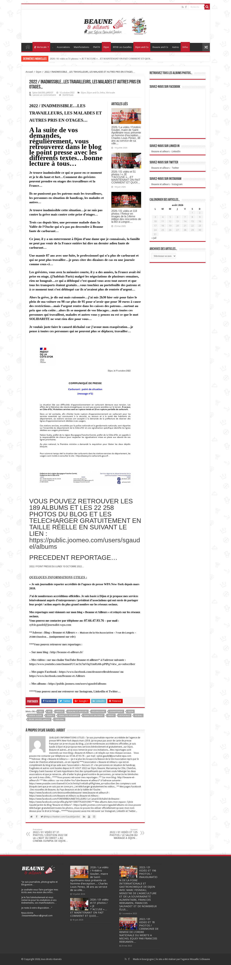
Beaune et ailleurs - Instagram (166, 184)
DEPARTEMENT (116, 711)
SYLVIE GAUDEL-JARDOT (39, 719)
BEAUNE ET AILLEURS (77, 711)
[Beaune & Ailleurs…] (115, 25)
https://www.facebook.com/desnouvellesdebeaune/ (89, 671)
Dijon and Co (142, 47)
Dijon (106, 47)
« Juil (153, 238)
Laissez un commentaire (44, 95)
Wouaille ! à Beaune (200, 959)
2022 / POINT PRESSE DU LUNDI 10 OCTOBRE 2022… (56, 566)
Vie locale (42, 47)
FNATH (96, 47)
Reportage (124, 715)
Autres (175, 47)
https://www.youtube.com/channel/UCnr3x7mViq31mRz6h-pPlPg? (70, 664)
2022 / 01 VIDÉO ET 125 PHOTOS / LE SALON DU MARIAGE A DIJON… (124, 833)
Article (59, 711)
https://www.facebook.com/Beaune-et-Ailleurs (57, 675)
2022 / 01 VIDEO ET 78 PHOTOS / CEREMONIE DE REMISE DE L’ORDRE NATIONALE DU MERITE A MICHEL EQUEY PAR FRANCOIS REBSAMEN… (138, 930)
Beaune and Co (160, 47)
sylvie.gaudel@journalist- (44, 624)
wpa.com (65, 624)
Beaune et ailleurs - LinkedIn (165, 151)
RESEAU (138, 715)
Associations (63, 47)
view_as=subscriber (123, 664)
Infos (185, 47)
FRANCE (50, 715)
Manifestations (81, 47)
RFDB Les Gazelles (122, 47)
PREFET (111, 715)
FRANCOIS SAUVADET (93, 715)
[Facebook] (186, 7)
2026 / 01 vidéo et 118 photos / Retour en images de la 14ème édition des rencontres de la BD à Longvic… (126, 216)
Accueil (27, 46)
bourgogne (98, 711)
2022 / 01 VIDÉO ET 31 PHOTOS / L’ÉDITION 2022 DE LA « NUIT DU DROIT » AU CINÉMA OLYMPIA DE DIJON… (50, 835)
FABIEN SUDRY (35, 715)
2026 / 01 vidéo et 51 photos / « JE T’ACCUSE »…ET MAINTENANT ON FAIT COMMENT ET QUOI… (101, 58)
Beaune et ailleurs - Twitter (165, 167)
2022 (40, 711)
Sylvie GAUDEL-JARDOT (42, 93)
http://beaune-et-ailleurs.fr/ (66, 652)
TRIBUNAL (59, 719)
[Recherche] (207, 7)
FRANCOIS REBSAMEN (69, 715)
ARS (49, 711)
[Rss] (182, 7)
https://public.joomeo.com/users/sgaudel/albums (84, 543)
